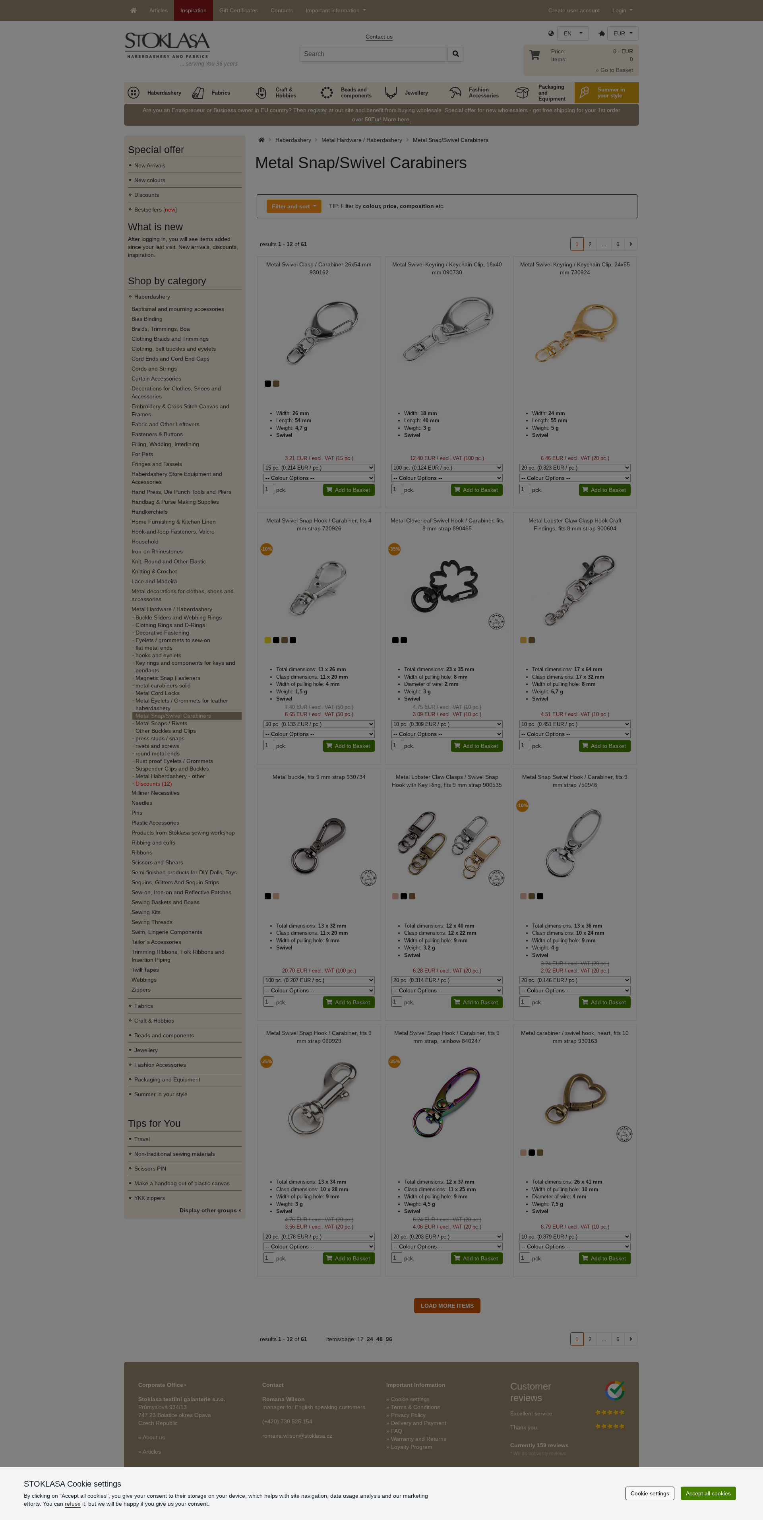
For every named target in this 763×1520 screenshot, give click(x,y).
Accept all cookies (708, 1493)
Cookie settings (650, 1493)
